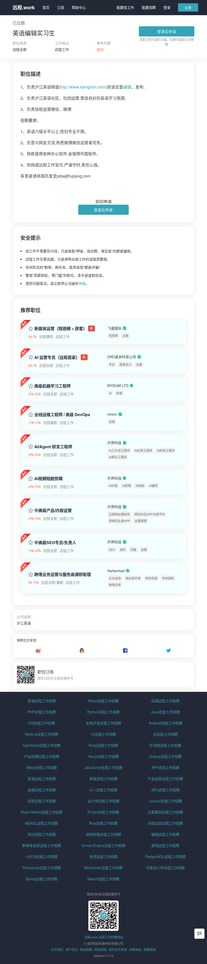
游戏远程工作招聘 (165, 845)
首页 (45, 7)
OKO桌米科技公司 (121, 356)
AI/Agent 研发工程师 (53, 446)
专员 (112, 364)
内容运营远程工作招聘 (165, 823)
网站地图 (100, 949)
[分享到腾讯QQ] (82, 651)
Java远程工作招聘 (165, 711)
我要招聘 (149, 7)
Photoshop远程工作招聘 (41, 867)
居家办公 (125, 364)
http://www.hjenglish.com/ (83, 87)
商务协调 (151, 578)
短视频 (113, 335)
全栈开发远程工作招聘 (103, 722)
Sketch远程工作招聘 (103, 878)
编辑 (127, 87)
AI (110, 393)
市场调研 (168, 578)
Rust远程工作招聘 (103, 823)
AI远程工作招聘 (165, 734)
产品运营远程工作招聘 (165, 778)
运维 (112, 421)
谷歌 (144, 549)
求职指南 (135, 949)
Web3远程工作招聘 (41, 767)
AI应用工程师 (143, 450)
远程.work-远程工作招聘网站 (103, 937)
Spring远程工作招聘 (41, 878)
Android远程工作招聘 (165, 722)
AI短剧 (140, 485)
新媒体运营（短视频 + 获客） (60, 328)
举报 (82, 283)
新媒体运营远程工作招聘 (41, 845)
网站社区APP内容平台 (150, 514)
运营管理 (141, 521)
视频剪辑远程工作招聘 (103, 834)
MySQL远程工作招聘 (41, 823)
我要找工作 (125, 7)
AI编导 (153, 485)
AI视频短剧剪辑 (48, 478)
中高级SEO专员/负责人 (55, 542)
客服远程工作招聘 (103, 778)
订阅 (60, 7)
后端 (119, 393)
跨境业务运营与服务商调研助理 (62, 574)
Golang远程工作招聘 (165, 756)
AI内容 (113, 485)
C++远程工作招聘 (103, 789)
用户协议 (72, 949)
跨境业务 (115, 585)
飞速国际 (114, 328)
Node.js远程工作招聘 (41, 734)
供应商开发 (133, 578)
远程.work (24, 7)
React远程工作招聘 (103, 700)
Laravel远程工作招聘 (165, 800)
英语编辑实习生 (34, 33)
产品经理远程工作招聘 (41, 756)
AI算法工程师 (118, 457)
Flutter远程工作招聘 (103, 812)
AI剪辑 (126, 485)
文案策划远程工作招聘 (165, 812)
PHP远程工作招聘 (42, 711)
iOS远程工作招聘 (41, 722)
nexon (112, 414)
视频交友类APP (119, 521)
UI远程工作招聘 (103, 734)
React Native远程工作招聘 (41, 812)
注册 (188, 7)
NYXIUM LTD (117, 385)
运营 (125, 335)
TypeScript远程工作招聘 (41, 745)
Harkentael (116, 570)
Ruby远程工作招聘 (103, 745)
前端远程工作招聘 (42, 700)
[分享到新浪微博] (38, 651)
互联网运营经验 (119, 514)
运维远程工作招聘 (42, 789)
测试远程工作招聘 (42, 834)
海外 (123, 549)
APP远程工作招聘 (165, 767)
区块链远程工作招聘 (165, 745)
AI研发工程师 (166, 450)
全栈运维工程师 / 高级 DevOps (62, 414)
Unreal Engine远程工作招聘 (103, 845)
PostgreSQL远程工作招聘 (165, 856)
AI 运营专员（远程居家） (57, 357)
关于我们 (57, 949)
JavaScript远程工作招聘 (103, 767)
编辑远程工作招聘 (165, 834)
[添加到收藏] (30, 328)
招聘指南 (150, 949)
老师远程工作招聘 (103, 856)
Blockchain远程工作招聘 (103, 867)
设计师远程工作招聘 (103, 800)
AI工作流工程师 (119, 450)
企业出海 (115, 578)
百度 (133, 549)
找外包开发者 (118, 949)
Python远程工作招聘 (103, 711)
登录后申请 (166, 31)
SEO (112, 549)
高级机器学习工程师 (52, 386)
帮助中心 (79, 7)
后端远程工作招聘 (165, 700)
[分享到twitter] (169, 651)
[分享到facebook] (125, 651)
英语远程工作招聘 (42, 778)
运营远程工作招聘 (42, 800)
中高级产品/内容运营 (53, 510)
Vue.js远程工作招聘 (103, 756)
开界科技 (114, 442)
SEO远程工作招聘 (165, 789)
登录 (166, 7)
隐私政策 (86, 949)
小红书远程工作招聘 (42, 856)
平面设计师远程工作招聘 (165, 867)
